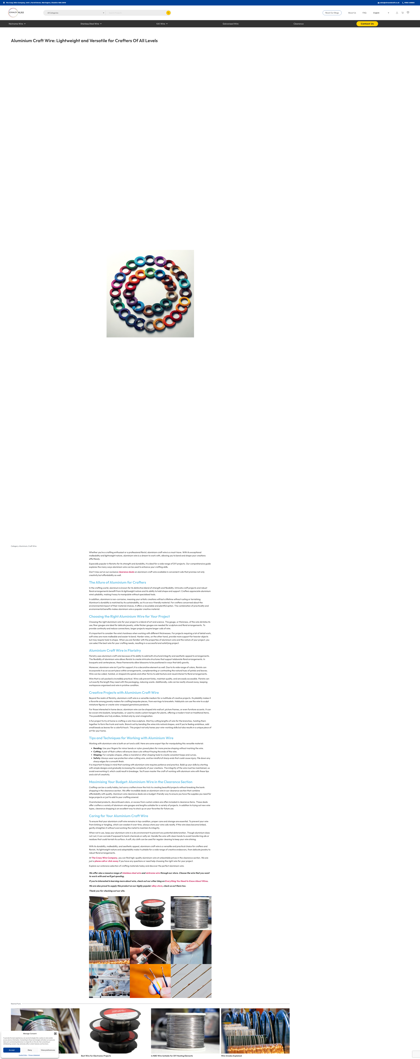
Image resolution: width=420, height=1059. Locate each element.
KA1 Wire (161, 23)
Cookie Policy (23, 1055)
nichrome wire (153, 873)
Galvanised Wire (231, 23)
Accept (12, 1050)
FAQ (364, 12)
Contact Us (367, 23)
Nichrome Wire (16, 23)
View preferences (48, 1050)
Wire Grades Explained (231, 1056)
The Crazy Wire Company (104, 857)
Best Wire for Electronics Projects (96, 1056)
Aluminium (23, 546)
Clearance (299, 23)
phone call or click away (106, 861)
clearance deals (126, 571)
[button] (55, 1034)
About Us (352, 12)
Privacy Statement (34, 1055)
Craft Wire (32, 546)
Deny (30, 1050)
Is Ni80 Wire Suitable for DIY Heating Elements (172, 1056)
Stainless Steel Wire (89, 23)
